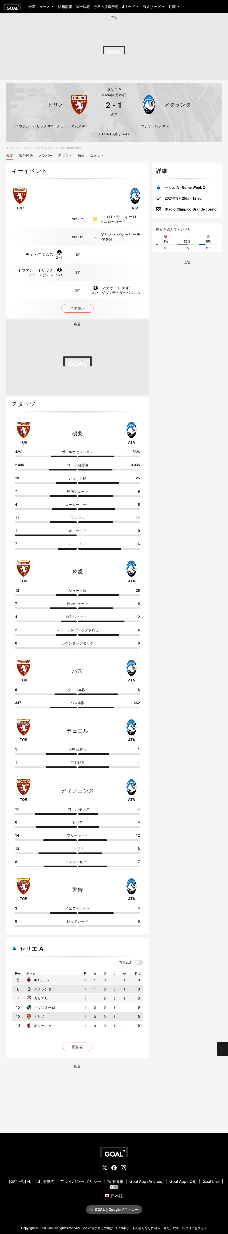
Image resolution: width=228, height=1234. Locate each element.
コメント (97, 155)
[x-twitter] (104, 1168)
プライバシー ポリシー (80, 1181)
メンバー (45, 155)
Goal (50, 1228)
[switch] (139, 962)
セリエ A (114, 89)
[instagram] (123, 1168)
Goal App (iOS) (183, 1181)
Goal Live (211, 1181)
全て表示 (77, 308)
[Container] (49, 105)
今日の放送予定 (106, 6)
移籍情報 (65, 6)
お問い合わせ (20, 1181)
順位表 (77, 1046)
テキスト (65, 155)
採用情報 (115, 1181)
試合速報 (83, 6)
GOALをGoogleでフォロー (116, 1209)
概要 (9, 155)
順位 (81, 155)
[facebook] (114, 1168)
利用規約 (46, 1181)
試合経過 (26, 155)
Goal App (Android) (146, 1181)
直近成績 (125, 963)
